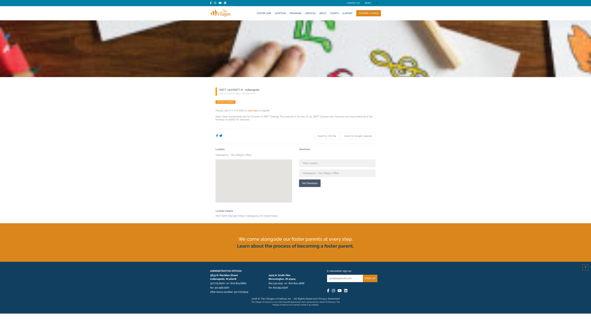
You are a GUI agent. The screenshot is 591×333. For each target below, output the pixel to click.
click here (253, 110)
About (323, 13)
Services (310, 13)
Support (347, 13)
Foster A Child (368, 13)
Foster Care (264, 13)
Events (334, 13)
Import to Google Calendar (358, 136)
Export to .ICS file (327, 136)
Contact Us (353, 3)
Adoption (280, 13)
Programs (296, 13)
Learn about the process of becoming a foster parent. (295, 246)
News (368, 3)
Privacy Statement (329, 298)
